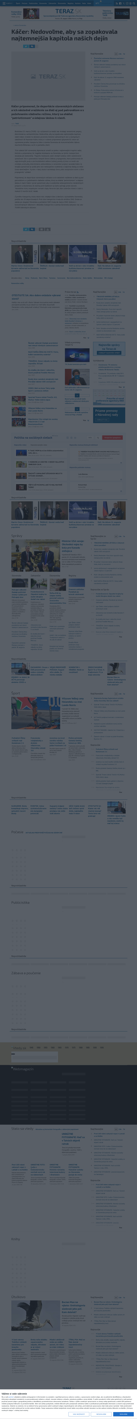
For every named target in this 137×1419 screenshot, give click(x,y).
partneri (11, 1397)
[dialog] (68, 1404)
